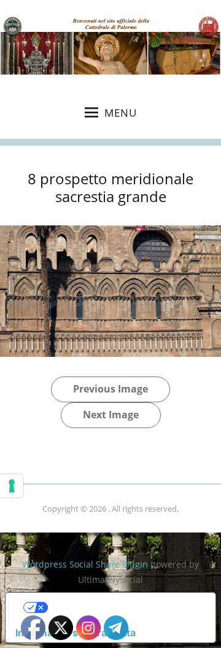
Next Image (111, 414)
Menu (120, 113)
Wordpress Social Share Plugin (86, 564)
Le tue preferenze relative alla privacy (123, 607)
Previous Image (110, 389)
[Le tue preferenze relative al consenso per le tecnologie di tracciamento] (11, 486)
